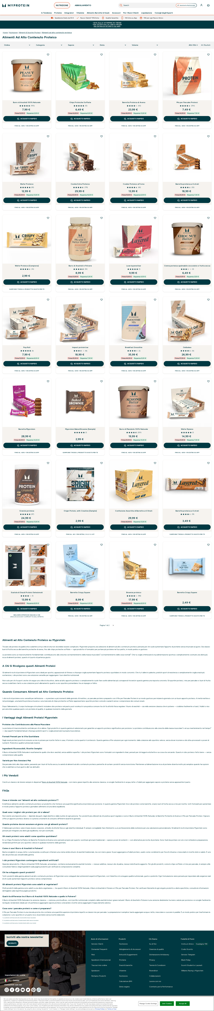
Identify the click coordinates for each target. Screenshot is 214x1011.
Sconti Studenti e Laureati (191, 965)
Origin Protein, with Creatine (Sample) (80, 511)
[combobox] (157, 5)
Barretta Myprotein (27, 429)
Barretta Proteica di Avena (133, 102)
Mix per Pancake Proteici (187, 102)
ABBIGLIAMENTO (83, 5)
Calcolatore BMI (125, 981)
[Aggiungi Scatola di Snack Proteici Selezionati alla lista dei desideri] (48, 545)
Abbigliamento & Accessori (130, 949)
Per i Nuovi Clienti (131, 13)
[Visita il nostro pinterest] (33, 990)
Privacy (152, 960)
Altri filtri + (193, 45)
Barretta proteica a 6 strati (187, 184)
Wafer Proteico (26, 184)
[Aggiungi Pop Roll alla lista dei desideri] (48, 299)
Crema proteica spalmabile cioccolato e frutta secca (187, 266)
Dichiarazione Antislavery (159, 955)
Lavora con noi (155, 981)
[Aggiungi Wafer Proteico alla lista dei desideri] (48, 136)
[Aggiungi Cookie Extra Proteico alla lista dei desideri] (101, 136)
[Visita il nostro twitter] (28, 990)
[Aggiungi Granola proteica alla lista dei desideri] (48, 463)
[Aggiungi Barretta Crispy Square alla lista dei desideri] (101, 545)
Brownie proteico (133, 592)
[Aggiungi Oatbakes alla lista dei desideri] (208, 299)
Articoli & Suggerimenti (128, 955)
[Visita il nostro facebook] (12, 990)
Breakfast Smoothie (133, 347)
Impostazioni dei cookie (15, 975)
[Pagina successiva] (113, 625)
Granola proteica (26, 511)
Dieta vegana (124, 987)
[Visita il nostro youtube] (23, 990)
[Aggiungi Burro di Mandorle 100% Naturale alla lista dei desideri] (155, 381)
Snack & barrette (125, 965)
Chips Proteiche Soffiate (80, 102)
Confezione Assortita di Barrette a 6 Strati (133, 511)
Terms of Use (111, 1009)
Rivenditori (153, 971)
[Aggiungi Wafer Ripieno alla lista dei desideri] (208, 381)
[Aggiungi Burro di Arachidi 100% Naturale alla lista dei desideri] (48, 54)
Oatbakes (187, 347)
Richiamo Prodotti (98, 976)
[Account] (201, 5)
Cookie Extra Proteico (80, 184)
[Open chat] (39, 990)
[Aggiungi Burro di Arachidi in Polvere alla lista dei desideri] (101, 218)
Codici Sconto (187, 949)
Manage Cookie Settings (148, 1003)
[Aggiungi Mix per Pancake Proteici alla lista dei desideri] (208, 54)
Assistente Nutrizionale (187, 5)
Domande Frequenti (99, 949)
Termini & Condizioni (157, 965)
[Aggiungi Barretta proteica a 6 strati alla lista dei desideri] (208, 136)
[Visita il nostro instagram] (6, 990)
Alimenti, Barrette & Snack (98, 13)
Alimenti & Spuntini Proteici (30, 33)
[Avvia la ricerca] (121, 5)
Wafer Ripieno (187, 429)
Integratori (69, 13)
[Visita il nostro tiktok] (17, 990)
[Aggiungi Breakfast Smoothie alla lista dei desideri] (155, 299)
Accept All (182, 1003)
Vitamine (80, 13)
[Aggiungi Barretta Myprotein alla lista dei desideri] (48, 381)
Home (5, 33)
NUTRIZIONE (62, 5)
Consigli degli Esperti (164, 13)
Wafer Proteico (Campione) (27, 266)
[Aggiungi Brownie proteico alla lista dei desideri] (155, 545)
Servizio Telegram (188, 955)
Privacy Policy (99, 1009)
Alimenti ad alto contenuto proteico (57, 33)
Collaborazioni (154, 976)
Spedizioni (95, 971)
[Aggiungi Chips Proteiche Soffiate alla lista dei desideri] (101, 54)
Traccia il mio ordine (99, 965)
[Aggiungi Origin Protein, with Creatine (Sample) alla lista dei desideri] (101, 463)
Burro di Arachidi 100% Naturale (26, 102)
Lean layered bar (133, 266)
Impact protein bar (80, 347)
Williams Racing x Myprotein (192, 971)
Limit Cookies (167, 1003)
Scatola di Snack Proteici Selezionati (27, 592)
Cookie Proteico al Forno (133, 184)
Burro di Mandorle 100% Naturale (133, 429)
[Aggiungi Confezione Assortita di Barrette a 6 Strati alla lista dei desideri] (155, 463)
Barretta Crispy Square (80, 592)
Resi (93, 955)
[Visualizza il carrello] (208, 5)
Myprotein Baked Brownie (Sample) (80, 429)
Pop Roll (26, 347)
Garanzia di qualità (156, 949)
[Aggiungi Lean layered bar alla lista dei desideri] (155, 218)
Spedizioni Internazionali (101, 960)
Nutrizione (13, 33)
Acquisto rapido (28, 119)
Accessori (116, 13)
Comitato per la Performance (161, 987)
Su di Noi (152, 944)
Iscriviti (12, 943)
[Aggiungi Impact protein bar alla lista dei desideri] (101, 299)
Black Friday (185, 960)
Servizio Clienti (97, 944)
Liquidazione (146, 13)
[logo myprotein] (15, 5)
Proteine (58, 13)
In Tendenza (46, 13)
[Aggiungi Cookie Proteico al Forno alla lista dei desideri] (155, 136)
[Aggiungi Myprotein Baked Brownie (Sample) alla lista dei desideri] (101, 381)
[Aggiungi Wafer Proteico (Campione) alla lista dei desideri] (48, 218)
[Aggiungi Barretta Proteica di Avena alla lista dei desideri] (155, 54)
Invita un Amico (194, 944)
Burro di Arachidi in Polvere (80, 266)
